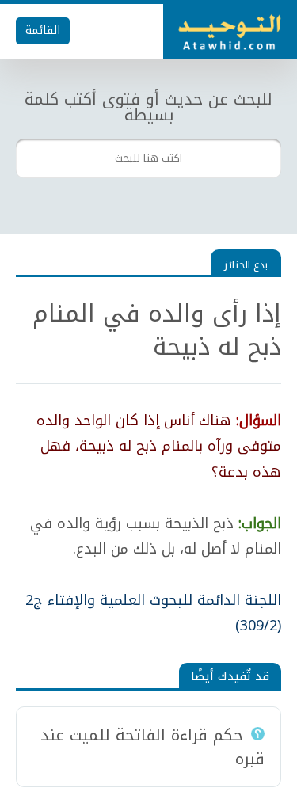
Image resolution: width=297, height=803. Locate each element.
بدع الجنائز (246, 265)
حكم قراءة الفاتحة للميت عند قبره (152, 747)
